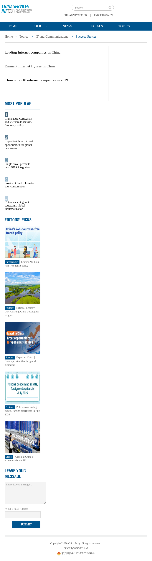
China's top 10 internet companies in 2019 (36, 80)
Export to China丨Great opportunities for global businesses (19, 145)
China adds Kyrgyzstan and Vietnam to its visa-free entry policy (18, 122)
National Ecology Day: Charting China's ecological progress (22, 312)
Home (12, 26)
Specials (95, 26)
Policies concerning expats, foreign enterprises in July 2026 (22, 411)
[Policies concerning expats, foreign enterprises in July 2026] (22, 387)
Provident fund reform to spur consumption (19, 185)
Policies (40, 26)
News (67, 26)
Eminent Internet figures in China (30, 66)
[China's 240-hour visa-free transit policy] (22, 242)
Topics (124, 26)
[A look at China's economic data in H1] (22, 437)
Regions (14, 35)
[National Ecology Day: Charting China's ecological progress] (22, 288)
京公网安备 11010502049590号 (78, 553)
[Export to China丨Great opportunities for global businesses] (22, 337)
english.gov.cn (103, 15)
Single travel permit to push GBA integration (17, 165)
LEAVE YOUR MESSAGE (15, 473)
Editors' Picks (18, 220)
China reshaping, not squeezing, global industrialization (17, 205)
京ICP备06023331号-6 (76, 548)
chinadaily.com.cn (75, 15)
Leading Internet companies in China (32, 52)
